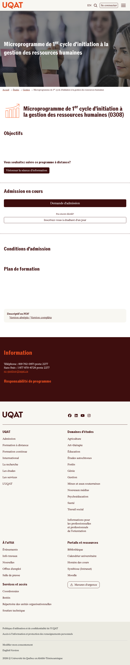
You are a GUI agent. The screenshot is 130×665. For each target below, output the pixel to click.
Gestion (26, 90)
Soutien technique (14, 610)
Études (16, 90)
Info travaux (10, 556)
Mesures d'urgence (85, 584)
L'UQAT (7, 483)
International (11, 458)
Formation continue (15, 451)
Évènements (10, 549)
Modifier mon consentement (18, 644)
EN (89, 5)
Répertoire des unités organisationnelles (27, 604)
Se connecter (109, 5)
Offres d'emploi (12, 568)
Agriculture (74, 438)
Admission (9, 438)
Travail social (75, 509)
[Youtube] (82, 415)
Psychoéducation (78, 496)
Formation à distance (15, 445)
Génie (71, 470)
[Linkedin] (76, 415)
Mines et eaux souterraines (84, 483)
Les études (9, 470)
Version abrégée (19, 317)
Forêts (71, 464)
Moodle (72, 575)
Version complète (41, 317)
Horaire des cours (78, 562)
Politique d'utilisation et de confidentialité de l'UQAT (30, 628)
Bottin (6, 597)
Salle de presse (11, 575)
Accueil (6, 90)
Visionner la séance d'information (26, 170)
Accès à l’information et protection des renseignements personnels (38, 634)
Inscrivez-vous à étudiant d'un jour (65, 220)
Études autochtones (80, 458)
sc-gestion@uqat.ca (16, 371)
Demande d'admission (65, 203)
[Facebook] (70, 415)
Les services (10, 477)
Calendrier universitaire (82, 556)
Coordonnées (11, 591)
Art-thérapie (75, 445)
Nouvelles (8, 562)
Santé (71, 503)
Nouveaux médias (78, 490)
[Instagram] (89, 415)
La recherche (10, 464)
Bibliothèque (75, 549)
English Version (11, 650)
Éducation (74, 451)
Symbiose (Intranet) (80, 568)
